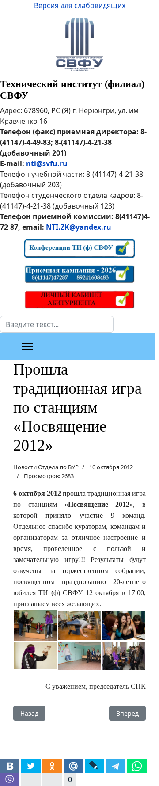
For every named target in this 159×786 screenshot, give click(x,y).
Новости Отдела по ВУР (46, 467)
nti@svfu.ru (47, 163)
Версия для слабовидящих (79, 5)
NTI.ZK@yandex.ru (78, 227)
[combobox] (57, 324)
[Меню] (27, 347)
